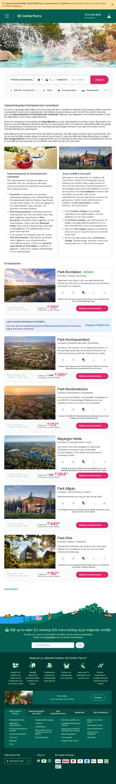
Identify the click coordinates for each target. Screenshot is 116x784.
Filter (49, 90)
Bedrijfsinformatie (16, 720)
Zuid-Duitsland (74, 492)
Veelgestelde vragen (44, 720)
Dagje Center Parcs (69, 741)
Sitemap (13, 741)
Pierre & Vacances (95, 729)
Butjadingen (87, 393)
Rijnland (71, 542)
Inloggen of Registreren (97, 325)
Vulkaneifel (81, 542)
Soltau (88, 442)
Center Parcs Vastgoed (92, 733)
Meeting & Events (95, 725)
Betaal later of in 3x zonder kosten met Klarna (43, 732)
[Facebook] (38, 761)
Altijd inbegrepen (68, 734)
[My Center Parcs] (109, 16)
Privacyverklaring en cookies (18, 730)
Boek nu (18, 6)
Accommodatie (69, 90)
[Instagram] (49, 761)
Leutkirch (86, 492)
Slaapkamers (92, 90)
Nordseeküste (74, 393)
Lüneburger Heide (76, 442)
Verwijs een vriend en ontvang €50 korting (70, 730)
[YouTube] (43, 761)
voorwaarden (49, 637)
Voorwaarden (11, 589)
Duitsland (62, 276)
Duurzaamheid (41, 737)
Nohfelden (82, 276)
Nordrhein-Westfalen (77, 343)
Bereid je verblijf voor (70, 720)
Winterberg (93, 343)
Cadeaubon (40, 727)
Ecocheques (66, 737)
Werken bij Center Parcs (95, 721)
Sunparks (91, 737)
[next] (107, 90)
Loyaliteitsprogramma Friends (70, 724)
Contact (38, 723)
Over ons (13, 737)
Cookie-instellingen (17, 734)
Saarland (72, 276)
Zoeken (99, 79)
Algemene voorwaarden (15, 724)
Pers (11, 744)
